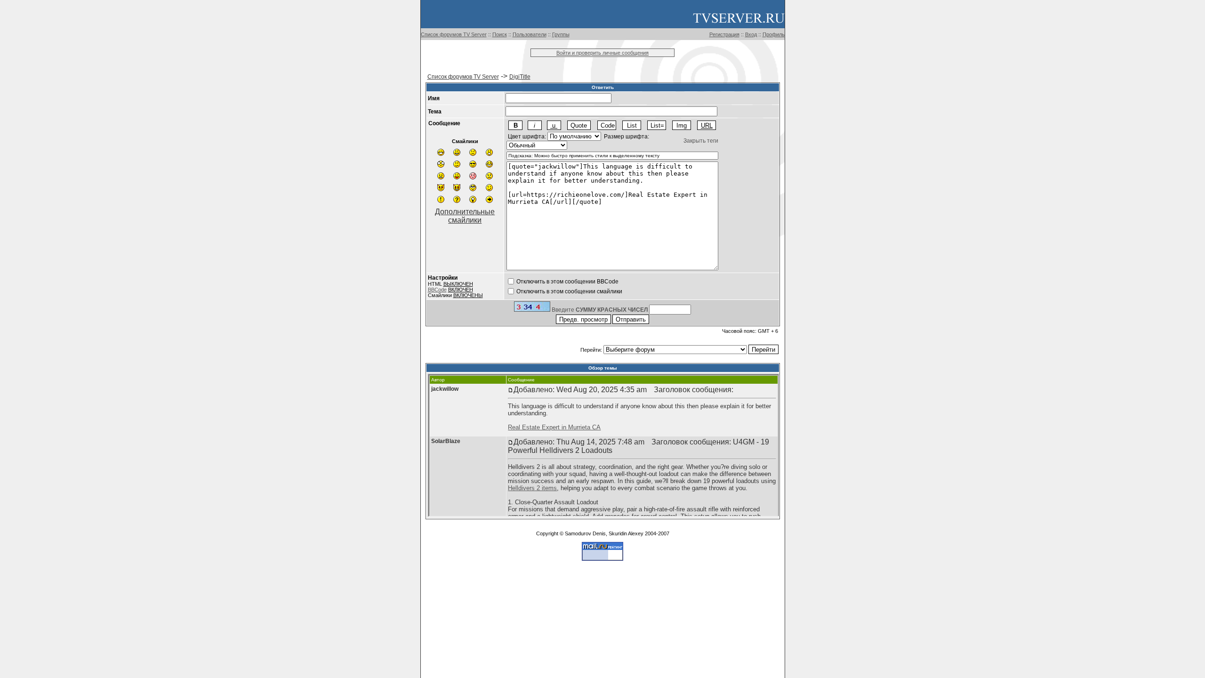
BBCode (437, 289)
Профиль (774, 34)
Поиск (499, 34)
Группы (561, 34)
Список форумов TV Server (454, 34)
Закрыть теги (700, 140)
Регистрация (724, 34)
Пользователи (529, 34)
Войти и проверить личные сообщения (602, 53)
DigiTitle (519, 76)
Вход (751, 34)
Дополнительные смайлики (465, 216)
